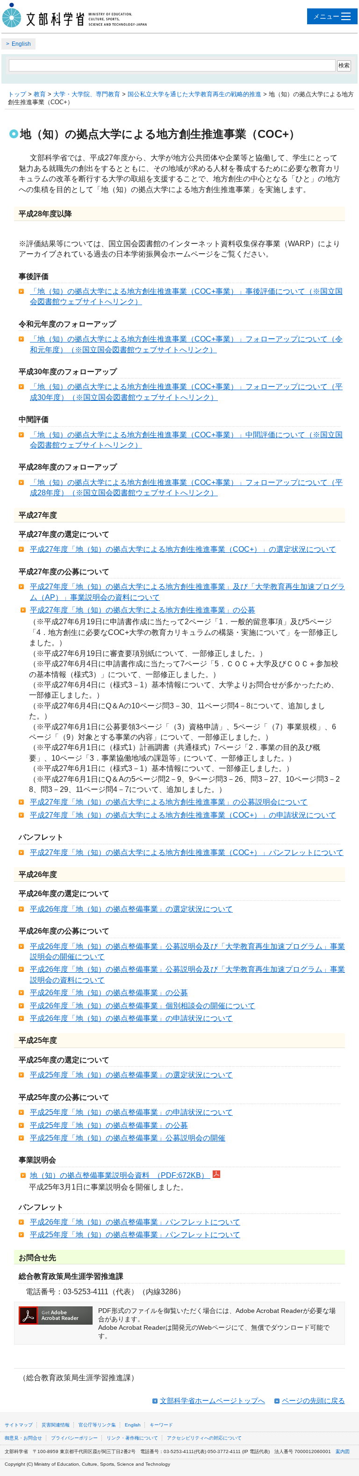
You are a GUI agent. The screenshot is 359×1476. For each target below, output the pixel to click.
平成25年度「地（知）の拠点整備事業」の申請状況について (131, 1112)
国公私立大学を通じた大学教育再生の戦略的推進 (194, 94)
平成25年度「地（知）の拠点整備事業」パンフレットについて (135, 1235)
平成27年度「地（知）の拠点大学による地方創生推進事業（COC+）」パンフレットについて (187, 852)
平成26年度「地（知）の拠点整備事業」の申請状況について (131, 1018)
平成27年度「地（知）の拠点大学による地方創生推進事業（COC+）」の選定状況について (183, 549)
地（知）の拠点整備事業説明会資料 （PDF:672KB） (120, 1175)
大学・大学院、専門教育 (86, 94)
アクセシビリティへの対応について (204, 1437)
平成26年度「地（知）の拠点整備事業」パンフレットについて (135, 1222)
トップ (17, 94)
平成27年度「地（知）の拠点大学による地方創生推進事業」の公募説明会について (169, 802)
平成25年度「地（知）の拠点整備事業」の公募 (109, 1125)
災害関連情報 (56, 1424)
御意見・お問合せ (23, 1437)
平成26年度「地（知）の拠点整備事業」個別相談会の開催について (142, 1006)
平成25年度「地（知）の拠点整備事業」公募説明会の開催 (127, 1138)
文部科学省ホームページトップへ (212, 1401)
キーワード (161, 1424)
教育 (40, 94)
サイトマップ (19, 1424)
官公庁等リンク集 (97, 1424)
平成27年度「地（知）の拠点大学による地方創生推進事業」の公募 (142, 610)
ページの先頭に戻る (313, 1401)
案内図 (343, 1451)
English (21, 44)
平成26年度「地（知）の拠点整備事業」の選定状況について (131, 909)
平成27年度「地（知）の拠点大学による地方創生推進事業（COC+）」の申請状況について (183, 815)
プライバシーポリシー (74, 1437)
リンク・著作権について (132, 1437)
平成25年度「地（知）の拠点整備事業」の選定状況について (131, 1075)
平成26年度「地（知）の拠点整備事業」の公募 (109, 993)
